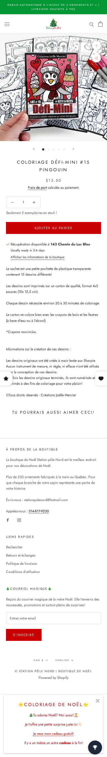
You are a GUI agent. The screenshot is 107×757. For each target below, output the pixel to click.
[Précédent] (34, 149)
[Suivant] (73, 149)
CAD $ (39, 660)
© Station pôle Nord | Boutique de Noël (53, 671)
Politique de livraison (21, 563)
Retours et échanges (20, 555)
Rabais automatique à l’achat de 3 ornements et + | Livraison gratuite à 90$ (53, 7)
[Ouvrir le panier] (100, 23)
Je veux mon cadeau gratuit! (53, 733)
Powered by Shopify (53, 677)
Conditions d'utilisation (23, 571)
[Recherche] (91, 24)
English (62, 660)
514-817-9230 (39, 511)
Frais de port (37, 187)
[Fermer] (98, 701)
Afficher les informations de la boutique (37, 257)
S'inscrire (23, 635)
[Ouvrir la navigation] (6, 24)
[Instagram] (19, 520)
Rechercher (14, 547)
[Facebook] (7, 520)
